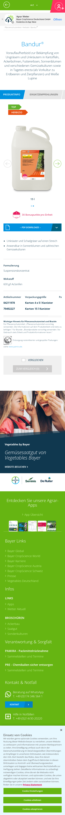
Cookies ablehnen (32, 800)
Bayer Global (15, 551)
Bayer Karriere (16, 561)
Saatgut (12, 629)
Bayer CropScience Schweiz (25, 571)
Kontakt (14, 704)
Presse (11, 576)
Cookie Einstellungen (32, 791)
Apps (10, 604)
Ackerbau (13, 624)
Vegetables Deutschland (22, 581)
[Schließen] (2, 19)
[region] (32, 770)
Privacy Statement (32, 784)
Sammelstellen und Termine (25, 656)
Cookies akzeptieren (32, 809)
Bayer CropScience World (23, 556)
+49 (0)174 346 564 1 (29, 696)
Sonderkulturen (17, 634)
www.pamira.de (15, 346)
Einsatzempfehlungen (44, 94)
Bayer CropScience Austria (24, 566)
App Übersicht (33, 514)
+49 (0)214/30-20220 (29, 718)
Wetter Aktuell (16, 609)
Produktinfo (11, 94)
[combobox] (32, 227)
